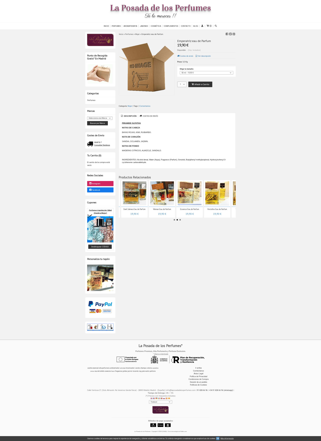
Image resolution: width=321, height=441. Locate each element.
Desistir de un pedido (198, 382)
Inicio (106, 26)
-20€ (109, 221)
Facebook (96, 190)
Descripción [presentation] (130, 116)
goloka (125, 371)
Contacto (186, 26)
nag (140, 371)
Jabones (144, 26)
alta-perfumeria (104, 368)
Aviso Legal (198, 373)
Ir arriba (198, 368)
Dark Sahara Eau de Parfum (134, 209)
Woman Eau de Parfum (162, 209)
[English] (151, 398)
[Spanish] (167, 398)
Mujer (130, 106)
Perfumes (116, 26)
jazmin (130, 371)
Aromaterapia (130, 26)
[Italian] (159, 398)
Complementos (171, 26)
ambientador (114, 368)
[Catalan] (169, 398)
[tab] (128, 116)
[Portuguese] (161, 398)
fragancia (118, 371)
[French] (154, 398)
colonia (149, 368)
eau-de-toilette (100, 371)
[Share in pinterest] (234, 34)
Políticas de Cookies (198, 385)
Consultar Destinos (102, 145)
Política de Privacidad (198, 376)
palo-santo (145, 371)
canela (137, 368)
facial (113, 371)
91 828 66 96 (202, 390)
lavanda (135, 371)
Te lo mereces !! (160, 16)
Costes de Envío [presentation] (150, 116)
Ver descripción (204, 56)
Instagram (96, 184)
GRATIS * (98, 142)
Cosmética (156, 26)
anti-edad (123, 368)
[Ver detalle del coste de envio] (90, 144)
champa (143, 368)
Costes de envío (186, 56)
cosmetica (155, 368)
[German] (156, 398)
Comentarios (145, 106)
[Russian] (164, 398)
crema (92, 371)
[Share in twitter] (230, 34)
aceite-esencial (93, 368)
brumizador (130, 368)
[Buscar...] (215, 26)
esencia (108, 371)
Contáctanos (198, 371)
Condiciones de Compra (199, 379)
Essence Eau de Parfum (189, 209)
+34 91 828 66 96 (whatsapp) (221, 390)
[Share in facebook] (227, 34)
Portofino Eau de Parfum (217, 209)
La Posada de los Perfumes (160, 8)
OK (218, 438)
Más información (227, 438)
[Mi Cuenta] (202, 26)
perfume (153, 371)
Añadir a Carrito (201, 84)
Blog (195, 26)
